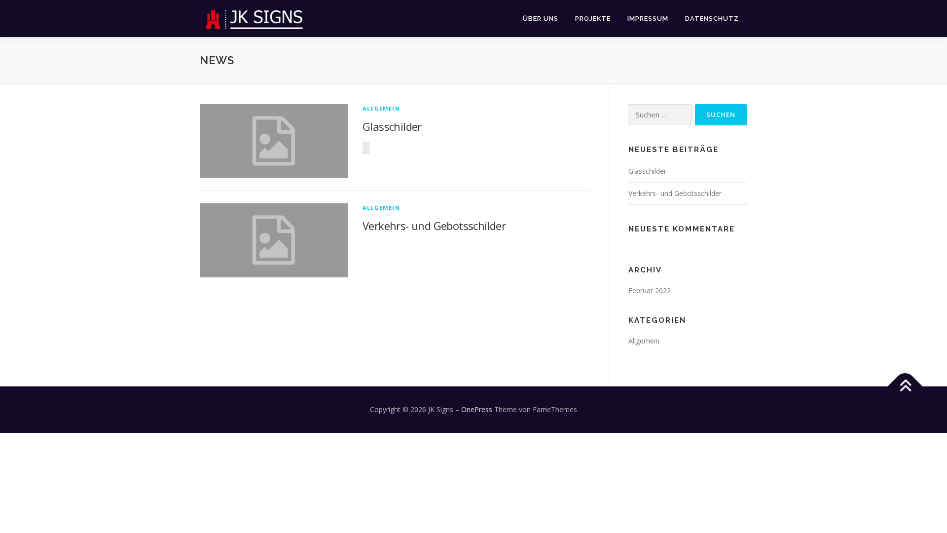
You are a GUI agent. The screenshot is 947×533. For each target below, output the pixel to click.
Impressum (647, 18)
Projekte (593, 18)
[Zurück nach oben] (905, 386)
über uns (540, 18)
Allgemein (381, 108)
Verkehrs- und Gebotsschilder (434, 225)
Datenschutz (712, 18)
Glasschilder (392, 126)
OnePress (476, 409)
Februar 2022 (649, 290)
